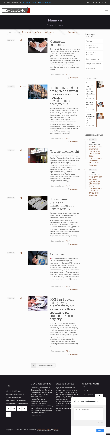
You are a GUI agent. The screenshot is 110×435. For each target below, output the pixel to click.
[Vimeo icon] (97, 2)
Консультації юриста (93, 64)
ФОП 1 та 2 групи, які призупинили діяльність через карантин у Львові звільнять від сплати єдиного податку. (63, 309)
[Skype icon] (88, 2)
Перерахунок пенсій (64, 151)
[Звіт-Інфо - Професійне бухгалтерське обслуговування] (16, 10)
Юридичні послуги (92, 59)
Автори (49, 32)
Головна (50, 25)
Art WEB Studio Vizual (43, 429)
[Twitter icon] (94, 2)
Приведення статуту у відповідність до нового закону (62, 204)
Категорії (27, 32)
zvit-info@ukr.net (45, 2)
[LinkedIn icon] (105, 2)
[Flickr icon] (102, 2)
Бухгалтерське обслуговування (92, 47)
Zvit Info (56, 429)
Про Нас (89, 41)
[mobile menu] (106, 10)
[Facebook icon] (91, 2)
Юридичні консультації (59, 43)
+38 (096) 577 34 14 (28, 2)
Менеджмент (90, 68)
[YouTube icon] (100, 2)
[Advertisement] (94, 235)
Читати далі (74, 78)
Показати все (73, 32)
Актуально (58, 254)
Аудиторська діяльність (90, 53)
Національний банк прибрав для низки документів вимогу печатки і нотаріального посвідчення (64, 96)
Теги (39, 32)
